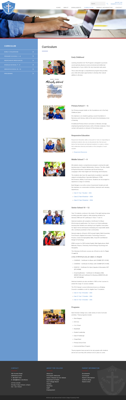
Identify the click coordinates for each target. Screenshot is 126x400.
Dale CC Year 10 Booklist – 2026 (83, 293)
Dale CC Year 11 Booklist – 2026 (83, 296)
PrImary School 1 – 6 (12, 56)
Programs (8, 73)
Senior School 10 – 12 (12, 69)
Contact (119, 7)
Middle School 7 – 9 (12, 65)
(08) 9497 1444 (118, 2)
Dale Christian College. (64, 397)
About (66, 7)
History (49, 384)
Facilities (49, 386)
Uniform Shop (86, 380)
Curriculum (88, 7)
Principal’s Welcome (53, 375)
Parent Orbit (86, 382)
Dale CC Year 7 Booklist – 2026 (83, 193)
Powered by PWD (74, 397)
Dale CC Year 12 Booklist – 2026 (83, 300)
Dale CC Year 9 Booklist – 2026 (83, 200)
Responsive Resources (13, 60)
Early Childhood (11, 52)
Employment (51, 390)
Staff (48, 388)
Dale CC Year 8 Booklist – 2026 (83, 196)
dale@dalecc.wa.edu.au (116, 4)
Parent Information (104, 7)
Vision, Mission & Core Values (56, 377)
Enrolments (76, 7)
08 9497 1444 (17, 377)
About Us (50, 373)
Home (58, 7)
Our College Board (53, 382)
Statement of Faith (53, 380)
